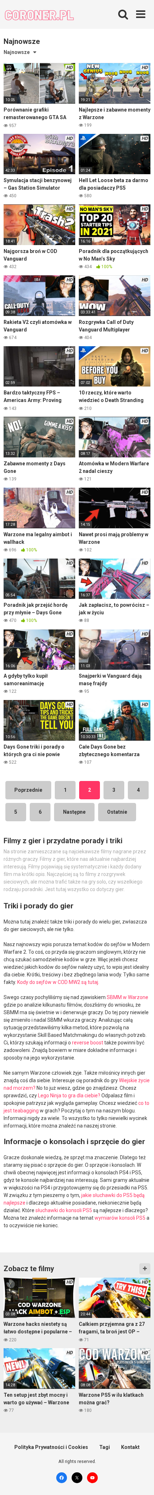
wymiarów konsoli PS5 (120, 1218)
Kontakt (130, 1447)
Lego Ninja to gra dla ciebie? (69, 1095)
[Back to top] (140, 1480)
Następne (74, 812)
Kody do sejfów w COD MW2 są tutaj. (58, 982)
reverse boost (87, 1042)
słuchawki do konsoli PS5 (63, 1210)
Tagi (104, 1447)
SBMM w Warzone (127, 997)
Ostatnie (117, 812)
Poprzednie (28, 790)
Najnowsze (17, 52)
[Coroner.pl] (39, 15)
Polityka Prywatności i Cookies (51, 1447)
